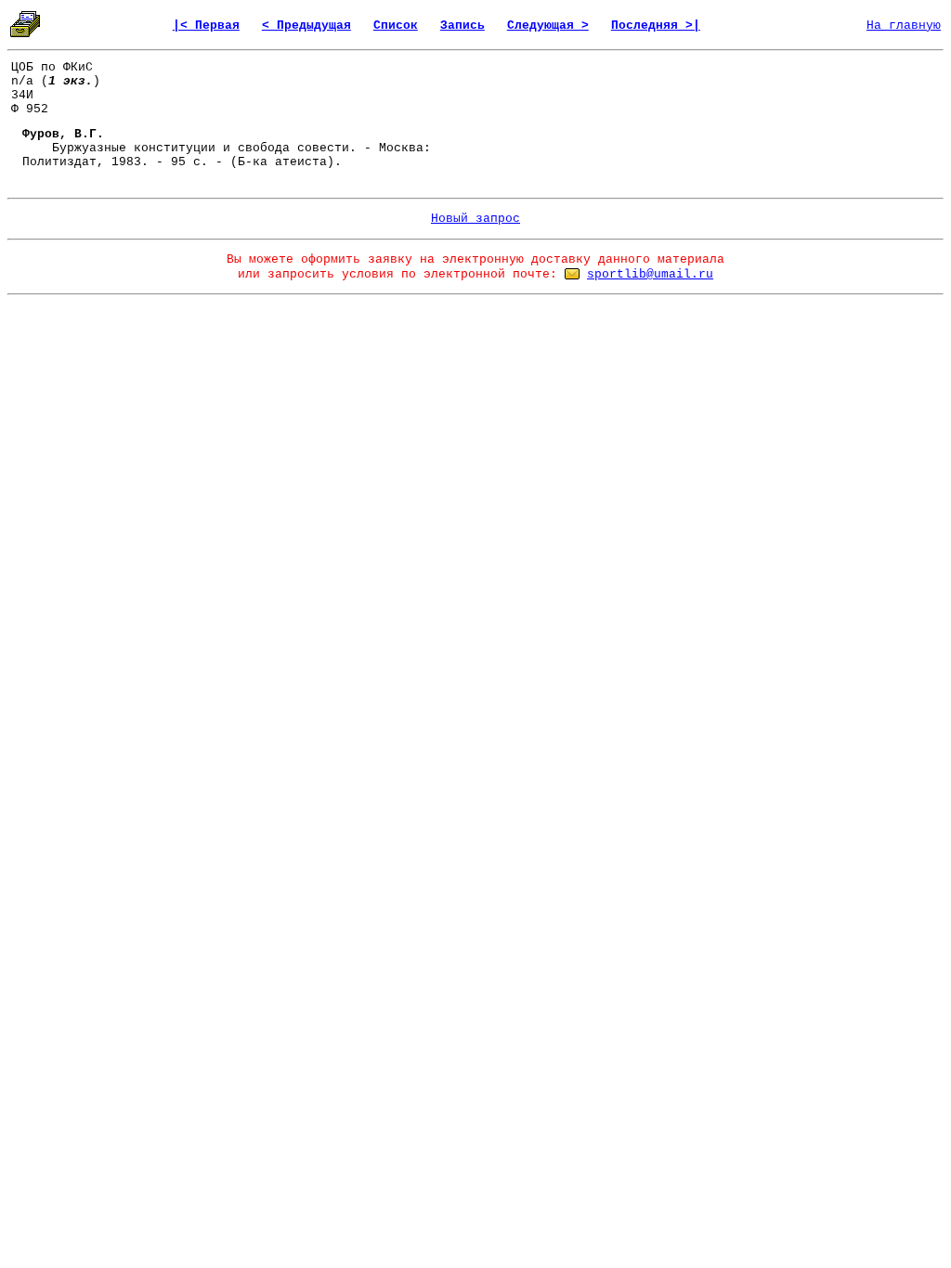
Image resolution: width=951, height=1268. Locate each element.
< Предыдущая (306, 25)
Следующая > (548, 25)
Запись (462, 25)
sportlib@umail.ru (650, 274)
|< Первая (206, 25)
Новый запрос (475, 219)
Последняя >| (655, 25)
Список (395, 25)
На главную (903, 25)
